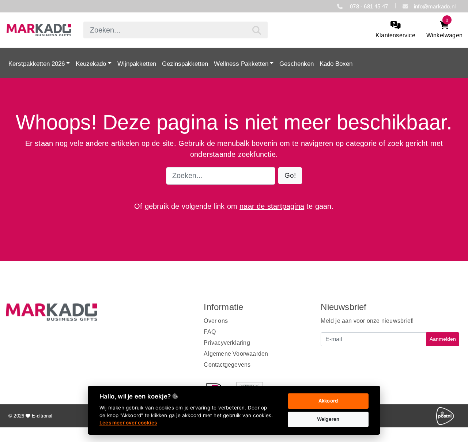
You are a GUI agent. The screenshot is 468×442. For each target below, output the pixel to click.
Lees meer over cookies (128, 423)
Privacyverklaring (227, 343)
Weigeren (328, 419)
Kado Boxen (336, 63)
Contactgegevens (227, 365)
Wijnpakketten (136, 63)
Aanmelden (443, 339)
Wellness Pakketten (241, 63)
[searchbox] (175, 30)
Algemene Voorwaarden (236, 354)
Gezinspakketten (185, 63)
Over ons (216, 321)
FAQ (210, 332)
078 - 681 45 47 (368, 6)
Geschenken (296, 63)
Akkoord (328, 401)
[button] (290, 175)
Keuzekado (91, 63)
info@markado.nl (435, 6)
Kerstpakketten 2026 (36, 63)
